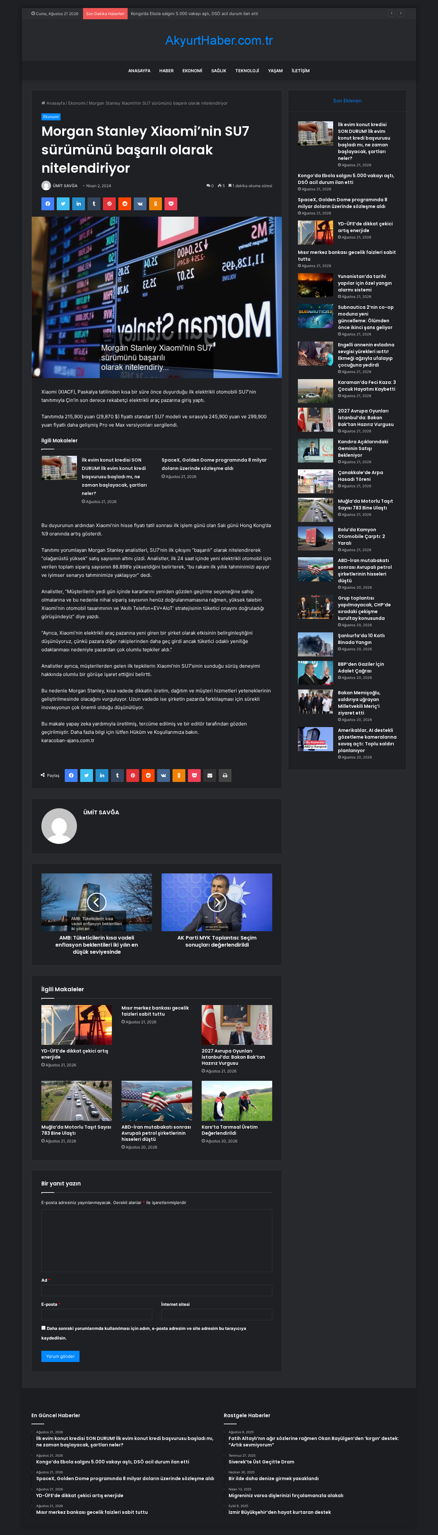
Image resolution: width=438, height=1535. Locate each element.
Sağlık (218, 70)
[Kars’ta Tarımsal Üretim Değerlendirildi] (237, 1101)
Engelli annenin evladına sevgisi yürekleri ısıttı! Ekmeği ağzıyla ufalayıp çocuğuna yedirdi (366, 355)
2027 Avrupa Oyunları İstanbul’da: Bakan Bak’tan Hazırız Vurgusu (233, 1057)
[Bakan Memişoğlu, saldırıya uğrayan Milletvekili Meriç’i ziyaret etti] (315, 701)
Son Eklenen (347, 101)
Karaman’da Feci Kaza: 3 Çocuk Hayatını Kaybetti (367, 385)
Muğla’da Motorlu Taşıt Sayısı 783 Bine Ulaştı (76, 1130)
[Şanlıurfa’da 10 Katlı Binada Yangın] (315, 644)
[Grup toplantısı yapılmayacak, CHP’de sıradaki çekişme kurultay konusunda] (315, 607)
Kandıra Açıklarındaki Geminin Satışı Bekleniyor (363, 448)
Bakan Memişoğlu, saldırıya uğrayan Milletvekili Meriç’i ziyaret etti (359, 702)
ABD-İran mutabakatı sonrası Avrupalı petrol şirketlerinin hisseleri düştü (156, 1133)
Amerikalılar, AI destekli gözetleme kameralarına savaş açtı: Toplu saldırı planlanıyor (367, 740)
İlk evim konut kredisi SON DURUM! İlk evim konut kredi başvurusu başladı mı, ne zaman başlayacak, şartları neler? (114, 477)
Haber (166, 70)
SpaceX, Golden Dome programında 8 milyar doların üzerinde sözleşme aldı (342, 203)
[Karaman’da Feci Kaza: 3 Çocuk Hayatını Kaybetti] (315, 391)
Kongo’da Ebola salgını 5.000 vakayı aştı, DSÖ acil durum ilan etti (194, 13)
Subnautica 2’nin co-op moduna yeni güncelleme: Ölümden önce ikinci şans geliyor (366, 317)
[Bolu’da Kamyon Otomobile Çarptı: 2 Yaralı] (315, 538)
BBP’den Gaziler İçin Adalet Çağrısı (361, 667)
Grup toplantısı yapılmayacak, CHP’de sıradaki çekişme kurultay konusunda (364, 608)
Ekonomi (192, 70)
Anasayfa (139, 70)
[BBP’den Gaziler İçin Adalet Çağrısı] (315, 673)
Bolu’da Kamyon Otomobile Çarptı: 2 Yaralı (361, 536)
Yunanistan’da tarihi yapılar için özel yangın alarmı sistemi (365, 283)
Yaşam (275, 70)
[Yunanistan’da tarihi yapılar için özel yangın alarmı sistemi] (315, 285)
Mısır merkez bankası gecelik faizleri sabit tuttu (155, 1011)
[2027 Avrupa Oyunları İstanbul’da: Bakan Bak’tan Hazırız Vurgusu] (237, 1025)
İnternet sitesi (175, 1304)
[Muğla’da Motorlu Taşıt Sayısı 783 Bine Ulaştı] (76, 1101)
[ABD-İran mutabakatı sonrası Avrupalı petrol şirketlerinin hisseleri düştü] (157, 1101)
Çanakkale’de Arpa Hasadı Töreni (360, 475)
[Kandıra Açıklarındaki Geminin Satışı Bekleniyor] (315, 450)
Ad (45, 1280)
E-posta (51, 1304)
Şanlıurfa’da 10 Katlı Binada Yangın (361, 639)
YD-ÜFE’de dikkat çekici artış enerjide (74, 1054)
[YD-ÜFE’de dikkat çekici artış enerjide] (76, 1025)
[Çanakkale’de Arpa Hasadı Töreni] (315, 481)
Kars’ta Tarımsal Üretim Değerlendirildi (230, 1130)
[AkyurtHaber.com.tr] (219, 40)
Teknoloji (247, 70)
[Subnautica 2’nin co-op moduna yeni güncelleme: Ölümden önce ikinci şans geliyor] (315, 316)
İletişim (301, 70)
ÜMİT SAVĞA (65, 185)
